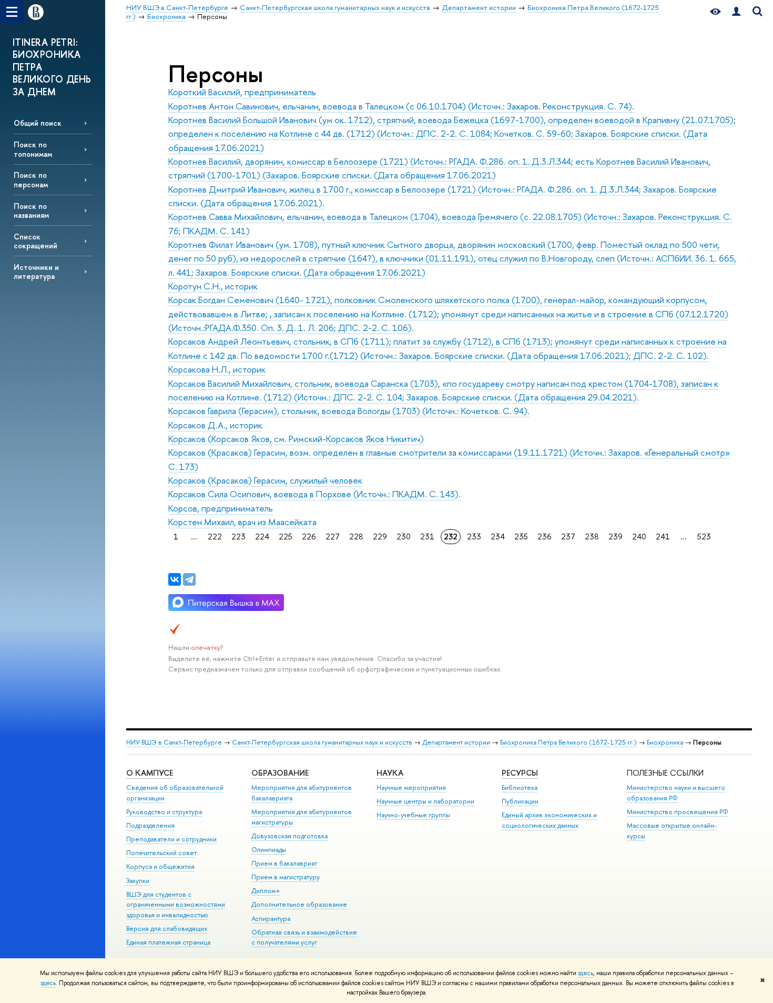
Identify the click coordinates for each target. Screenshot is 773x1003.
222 (215, 536)
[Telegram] (189, 579)
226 (309, 536)
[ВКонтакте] (174, 579)
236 (544, 536)
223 (238, 536)
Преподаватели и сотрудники (171, 839)
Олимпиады (268, 849)
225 (285, 536)
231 (427, 536)
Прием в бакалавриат (284, 863)
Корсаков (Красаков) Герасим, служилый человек (265, 480)
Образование (280, 772)
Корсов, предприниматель (220, 508)
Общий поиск (38, 123)
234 (498, 536)
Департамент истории (456, 742)
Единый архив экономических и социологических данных (549, 820)
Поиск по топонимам (33, 148)
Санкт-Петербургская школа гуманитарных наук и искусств (322, 742)
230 (403, 536)
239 (615, 536)
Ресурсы (520, 772)
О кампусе (149, 772)
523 (704, 536)
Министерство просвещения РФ (677, 811)
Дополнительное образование (299, 904)
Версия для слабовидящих (166, 928)
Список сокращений (35, 241)
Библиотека (519, 787)
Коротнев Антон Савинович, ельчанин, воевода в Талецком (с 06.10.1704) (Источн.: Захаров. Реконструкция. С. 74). (401, 106)
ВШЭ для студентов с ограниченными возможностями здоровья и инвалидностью (175, 905)
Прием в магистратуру (285, 876)
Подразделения (150, 825)
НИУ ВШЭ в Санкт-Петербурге (174, 742)
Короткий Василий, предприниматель (242, 92)
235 (521, 536)
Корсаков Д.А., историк (215, 425)
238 (592, 536)
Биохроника (665, 742)
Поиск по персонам (31, 179)
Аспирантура (270, 918)
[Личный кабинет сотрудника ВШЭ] (736, 12)
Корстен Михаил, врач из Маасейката (242, 522)
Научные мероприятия (411, 787)
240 (639, 536)
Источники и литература (36, 271)
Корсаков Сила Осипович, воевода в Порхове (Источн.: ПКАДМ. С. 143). (314, 494)
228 (356, 536)
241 (663, 536)
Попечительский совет (161, 852)
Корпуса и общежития (160, 866)
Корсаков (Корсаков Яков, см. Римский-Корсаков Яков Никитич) (296, 439)
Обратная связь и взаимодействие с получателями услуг (304, 937)
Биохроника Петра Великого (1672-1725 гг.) (568, 742)
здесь (585, 973)
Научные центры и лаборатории (425, 801)
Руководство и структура (164, 811)
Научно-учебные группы (413, 814)
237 (568, 536)
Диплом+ (265, 890)
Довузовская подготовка (289, 835)
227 (333, 536)
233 (474, 536)
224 (262, 536)
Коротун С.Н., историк (213, 286)
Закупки (137, 880)
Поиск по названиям (31, 210)
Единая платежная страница (168, 942)
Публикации (520, 801)
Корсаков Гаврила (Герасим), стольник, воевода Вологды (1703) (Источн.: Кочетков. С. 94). (349, 411)
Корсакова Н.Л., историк (217, 369)
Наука (390, 772)
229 (380, 536)
